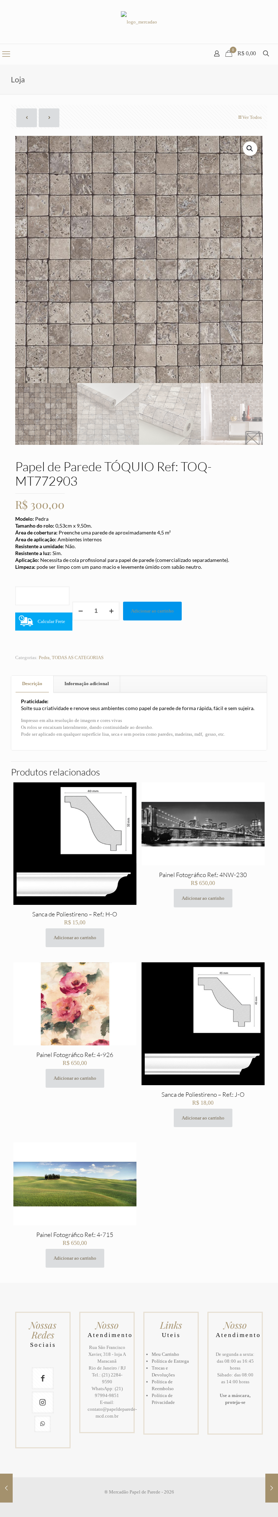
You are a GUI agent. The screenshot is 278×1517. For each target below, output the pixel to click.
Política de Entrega (170, 1361)
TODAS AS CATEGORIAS (78, 657)
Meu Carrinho (165, 1354)
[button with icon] (43, 1378)
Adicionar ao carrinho (152, 611)
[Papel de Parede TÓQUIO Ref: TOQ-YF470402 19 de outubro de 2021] (271, 1488)
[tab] (32, 684)
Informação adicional (86, 683)
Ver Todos (252, 117)
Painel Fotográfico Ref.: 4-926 (74, 1054)
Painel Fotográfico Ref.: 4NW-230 (203, 874)
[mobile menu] (6, 54)
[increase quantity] (111, 611)
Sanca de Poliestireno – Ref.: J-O (203, 1094)
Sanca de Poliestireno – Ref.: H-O (74, 914)
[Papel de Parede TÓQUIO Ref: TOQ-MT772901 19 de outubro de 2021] (6, 1488)
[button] (250, 148)
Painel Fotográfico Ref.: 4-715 (74, 1234)
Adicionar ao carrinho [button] (75, 937)
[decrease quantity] (80, 611)
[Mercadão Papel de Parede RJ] (139, 22)
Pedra (44, 657)
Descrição (32, 683)
